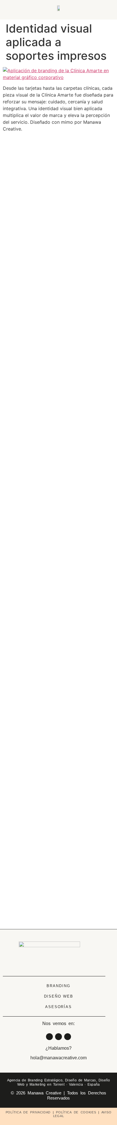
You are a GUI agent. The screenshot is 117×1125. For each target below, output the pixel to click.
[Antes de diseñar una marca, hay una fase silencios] (58, 247)
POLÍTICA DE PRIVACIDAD (28, 1112)
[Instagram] (49, 1036)
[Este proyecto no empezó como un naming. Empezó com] (21, 386)
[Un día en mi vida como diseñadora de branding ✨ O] (58, 727)
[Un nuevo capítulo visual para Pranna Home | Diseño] (95, 708)
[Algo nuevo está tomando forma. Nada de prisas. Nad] (95, 267)
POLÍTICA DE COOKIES (76, 1112)
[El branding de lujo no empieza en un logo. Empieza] (21, 766)
